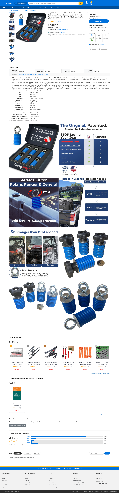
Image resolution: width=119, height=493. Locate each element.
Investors (4, 482)
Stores (26, 478)
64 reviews (59, 21)
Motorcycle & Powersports (24, 10)
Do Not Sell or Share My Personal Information (83, 485)
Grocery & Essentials (28, 8)
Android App (99, 478)
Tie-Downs (46, 74)
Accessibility (52, 482)
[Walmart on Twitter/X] (100, 484)
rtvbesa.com (62, 32)
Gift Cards (27, 485)
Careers (53, 8)
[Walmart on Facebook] (97, 484)
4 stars (28, 438)
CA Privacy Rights (77, 480)
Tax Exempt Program (53, 487)
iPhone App (99, 476)
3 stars (28, 440)
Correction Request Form (17, 425)
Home (10, 10)
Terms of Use (76, 476)
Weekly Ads (79, 468)
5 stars (28, 436)
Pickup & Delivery (39, 8)
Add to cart (98, 21)
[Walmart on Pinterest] (106, 484)
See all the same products (104, 414)
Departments (7, 8)
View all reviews (14, 448)
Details (100, 46)
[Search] (81, 3)
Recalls (50, 480)
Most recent (17, 453)
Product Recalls (52, 485)
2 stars (28, 442)
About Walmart (5, 476)
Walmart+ (27, 482)
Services (14, 8)
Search (107, 453)
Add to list (94, 49)
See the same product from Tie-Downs (100, 373)
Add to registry (104, 49)
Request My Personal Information (80, 482)
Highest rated (27, 453)
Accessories (33, 10)
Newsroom (4, 480)
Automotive (15, 10)
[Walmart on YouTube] (103, 484)
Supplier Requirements (7, 487)
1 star (29, 443)
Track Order (69, 468)
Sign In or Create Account (45, 468)
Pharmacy (47, 8)
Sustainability (5, 485)
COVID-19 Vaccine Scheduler (55, 476)
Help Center (59, 468)
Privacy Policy (76, 478)
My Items (59, 8)
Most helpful (37, 453)
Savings (19, 8)
